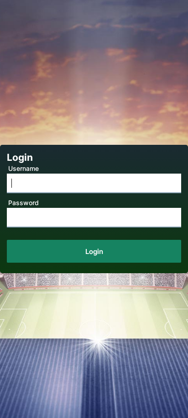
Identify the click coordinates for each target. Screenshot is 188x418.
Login (94, 251)
